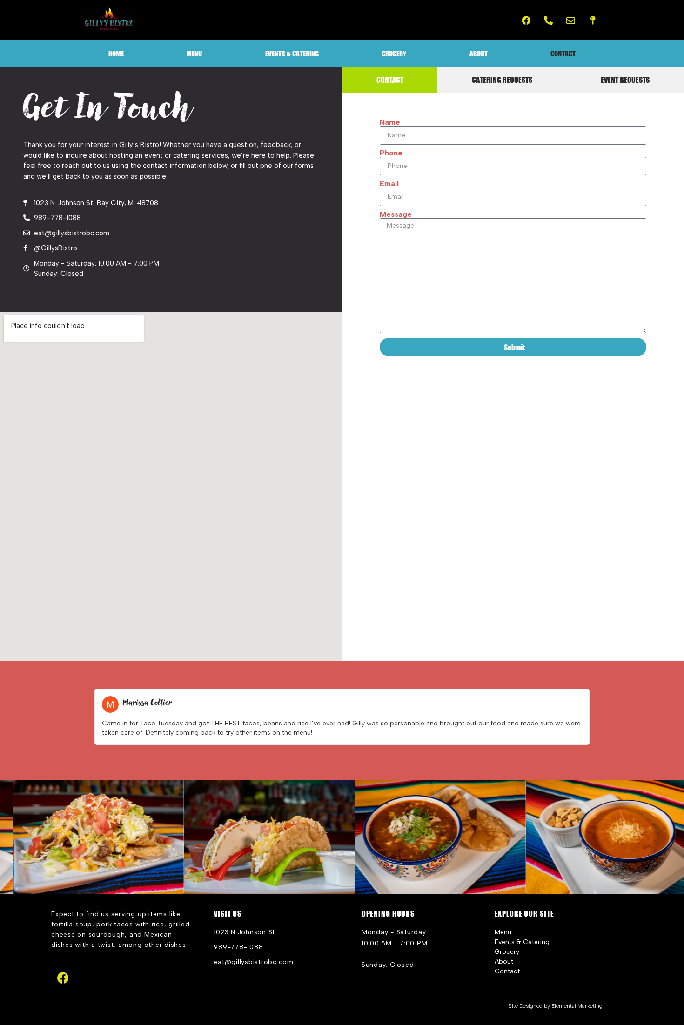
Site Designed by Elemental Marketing (555, 1006)
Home (116, 53)
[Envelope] (570, 20)
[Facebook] (526, 20)
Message (396, 214)
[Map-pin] (593, 20)
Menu (194, 53)
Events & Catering (292, 53)
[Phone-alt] (548, 20)
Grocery (394, 53)
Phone (391, 153)
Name (390, 122)
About (478, 53)
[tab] (389, 80)
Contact (563, 53)
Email (389, 184)
